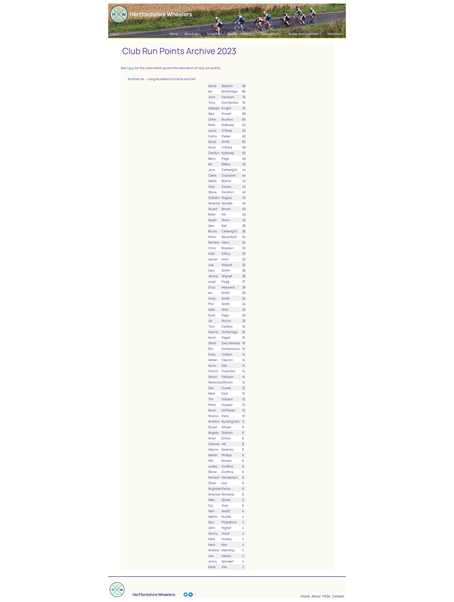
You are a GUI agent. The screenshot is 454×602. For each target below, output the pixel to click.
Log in (114, 34)
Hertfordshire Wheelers (160, 14)
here (130, 68)
